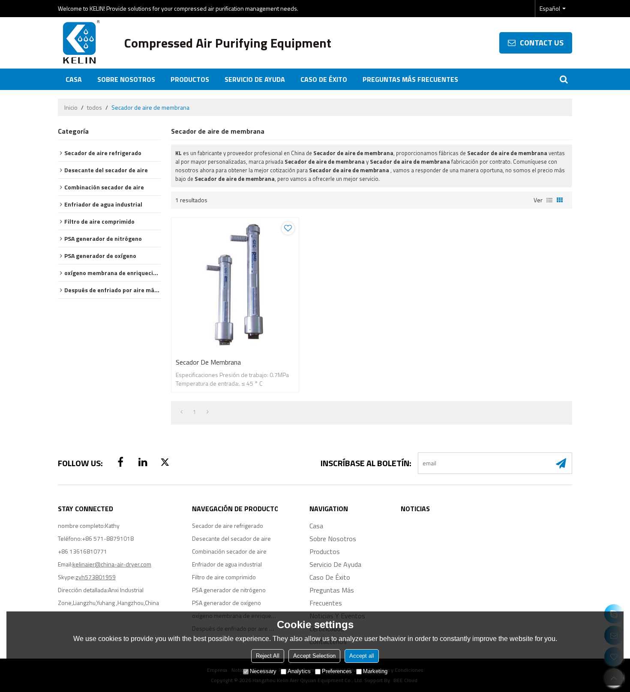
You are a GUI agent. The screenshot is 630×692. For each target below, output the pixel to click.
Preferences (337, 671)
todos (94, 107)
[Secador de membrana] (235, 285)
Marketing (375, 671)
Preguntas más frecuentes (410, 79)
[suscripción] (561, 463)
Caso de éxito (323, 79)
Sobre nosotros (126, 79)
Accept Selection (314, 656)
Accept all (361, 656)
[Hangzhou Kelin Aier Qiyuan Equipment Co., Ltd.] (79, 42)
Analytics (299, 671)
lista (549, 200)
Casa (74, 79)
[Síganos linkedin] (142, 462)
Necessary (263, 671)
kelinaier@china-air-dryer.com (111, 564)
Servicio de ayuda (255, 79)
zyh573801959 (95, 576)
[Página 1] (181, 411)
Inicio (71, 107)
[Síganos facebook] (120, 462)
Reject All (267, 656)
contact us (542, 42)
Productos (190, 79)
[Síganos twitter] (165, 462)
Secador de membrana (208, 362)
